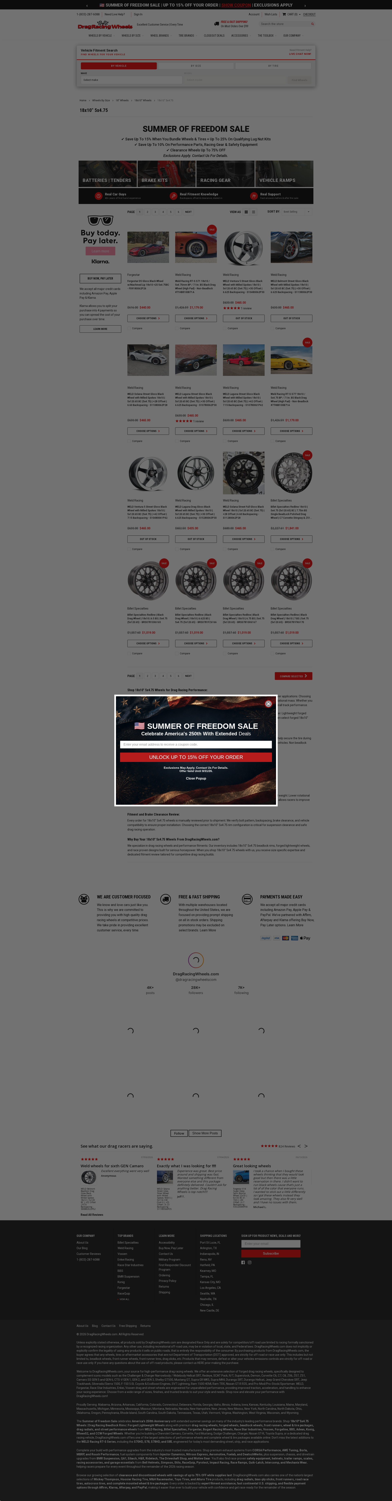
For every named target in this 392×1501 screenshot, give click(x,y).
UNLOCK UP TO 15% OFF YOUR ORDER (196, 757)
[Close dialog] (268, 704)
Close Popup (196, 778)
